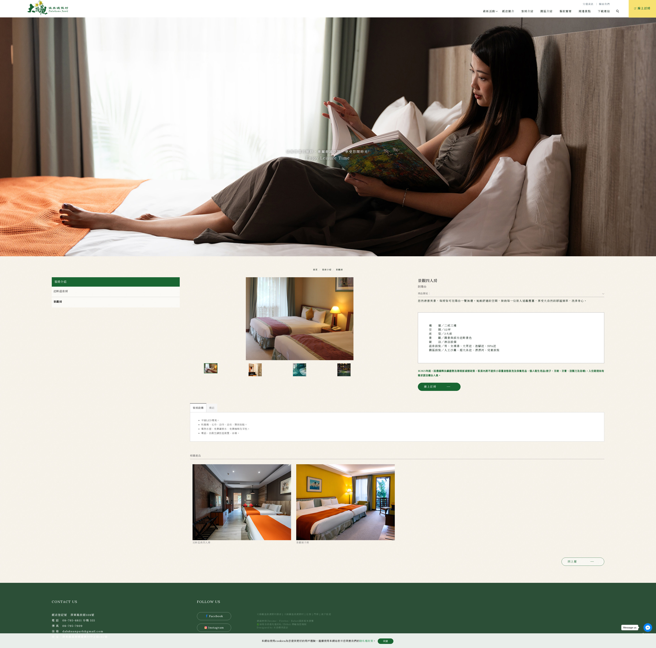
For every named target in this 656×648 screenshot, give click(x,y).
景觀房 (339, 269)
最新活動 (489, 11)
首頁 (315, 269)
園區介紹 (546, 11)
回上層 (572, 561)
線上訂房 (430, 386)
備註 (212, 407)
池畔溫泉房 (60, 291)
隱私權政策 (366, 641)
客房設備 (198, 407)
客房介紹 (527, 11)
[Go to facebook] (648, 627)
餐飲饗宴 (565, 11)
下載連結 (604, 11)
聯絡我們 (604, 4)
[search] (618, 11)
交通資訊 (588, 4)
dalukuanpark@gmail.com (82, 631)
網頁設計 (283, 627)
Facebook (216, 616)
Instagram (216, 627)
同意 (385, 641)
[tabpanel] (328, 136)
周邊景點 (585, 11)
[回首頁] (48, 7)
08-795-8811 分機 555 (78, 620)
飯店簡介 (508, 11)
